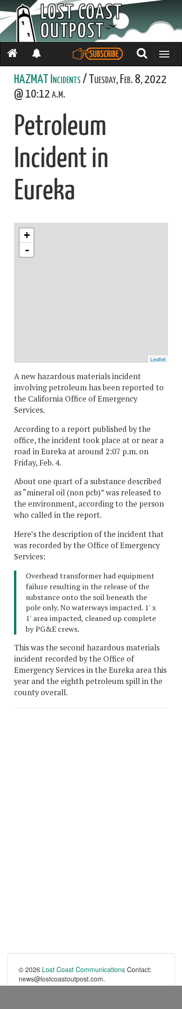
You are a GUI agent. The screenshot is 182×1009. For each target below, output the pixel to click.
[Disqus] (91, 834)
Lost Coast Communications (83, 969)
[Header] (91, 21)
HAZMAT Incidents (47, 79)
